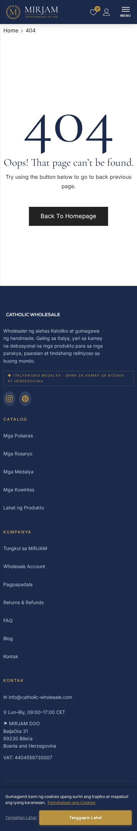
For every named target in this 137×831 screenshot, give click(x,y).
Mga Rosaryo (17, 453)
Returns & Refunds (23, 602)
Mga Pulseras (18, 435)
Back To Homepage (68, 216)
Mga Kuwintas (18, 489)
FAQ (8, 620)
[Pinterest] (25, 398)
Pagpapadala (18, 584)
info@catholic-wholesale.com (40, 697)
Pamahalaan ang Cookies (71, 802)
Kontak (10, 656)
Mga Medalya (18, 471)
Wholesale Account (24, 566)
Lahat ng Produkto (23, 507)
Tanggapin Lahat (85, 818)
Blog (8, 638)
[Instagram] (9, 398)
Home (10, 30)
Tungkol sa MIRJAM (25, 548)
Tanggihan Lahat (21, 817)
